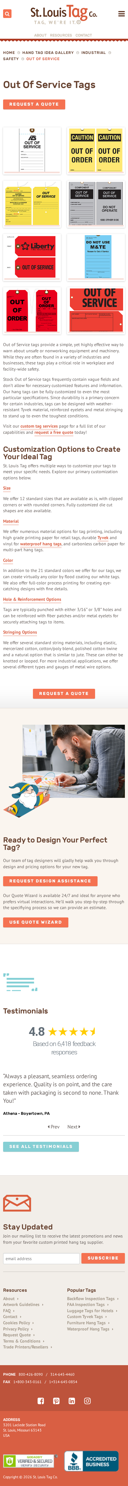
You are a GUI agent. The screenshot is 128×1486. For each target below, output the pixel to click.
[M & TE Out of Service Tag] (96, 257)
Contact (83, 35)
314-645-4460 (62, 1374)
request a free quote (53, 432)
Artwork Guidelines (22, 1304)
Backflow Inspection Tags (91, 1298)
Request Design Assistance (50, 881)
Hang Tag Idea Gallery (48, 53)
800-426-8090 (31, 1374)
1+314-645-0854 (63, 1381)
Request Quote (17, 1335)
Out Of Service (43, 59)
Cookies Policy (17, 1323)
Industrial (93, 53)
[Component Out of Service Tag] (96, 204)
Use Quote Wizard (35, 922)
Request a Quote (34, 104)
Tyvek (103, 537)
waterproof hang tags (41, 544)
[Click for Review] (94, 1461)
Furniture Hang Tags (87, 1323)
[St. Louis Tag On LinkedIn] (72, 1401)
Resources (61, 35)
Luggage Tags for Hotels (91, 1310)
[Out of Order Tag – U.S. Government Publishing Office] (32, 310)
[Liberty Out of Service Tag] (32, 257)
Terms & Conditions (22, 1341)
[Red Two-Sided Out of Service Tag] (96, 310)
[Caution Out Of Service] (32, 204)
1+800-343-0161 (27, 1381)
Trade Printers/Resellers (26, 1347)
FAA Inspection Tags (86, 1304)
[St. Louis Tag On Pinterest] (56, 1401)
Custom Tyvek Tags (85, 1316)
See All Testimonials (41, 1146)
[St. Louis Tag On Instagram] (87, 1401)
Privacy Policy (16, 1329)
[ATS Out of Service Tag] (32, 151)
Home (9, 53)
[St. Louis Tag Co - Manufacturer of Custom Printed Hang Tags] (64, 15)
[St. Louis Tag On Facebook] (41, 1401)
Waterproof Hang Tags (89, 1329)
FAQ (7, 1310)
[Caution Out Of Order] (96, 151)
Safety (11, 59)
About (40, 35)
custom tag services (39, 426)
